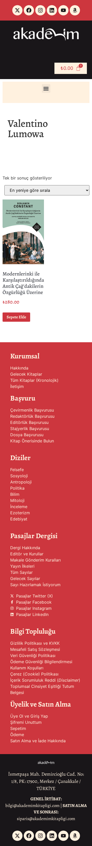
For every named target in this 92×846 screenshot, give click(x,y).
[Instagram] (40, 10)
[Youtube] (63, 10)
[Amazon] (75, 10)
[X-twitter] (17, 10)
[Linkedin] (52, 10)
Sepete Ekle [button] (16, 317)
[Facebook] (29, 10)
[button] (46, 88)
